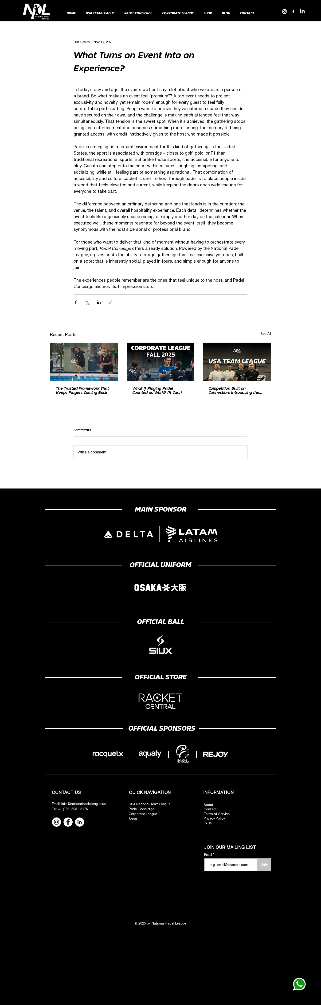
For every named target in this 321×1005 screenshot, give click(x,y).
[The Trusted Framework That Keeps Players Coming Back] (84, 362)
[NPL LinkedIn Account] (302, 11)
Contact (210, 809)
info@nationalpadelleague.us (83, 804)
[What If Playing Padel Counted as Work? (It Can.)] (161, 362)
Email (208, 854)
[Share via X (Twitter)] (87, 302)
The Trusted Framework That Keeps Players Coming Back (82, 390)
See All (266, 334)
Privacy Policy (214, 818)
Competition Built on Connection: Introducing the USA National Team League (233, 390)
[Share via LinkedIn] (99, 302)
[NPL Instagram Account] (284, 11)
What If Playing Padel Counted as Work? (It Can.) (157, 390)
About (208, 805)
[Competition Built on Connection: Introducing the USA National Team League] (237, 362)
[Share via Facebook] (76, 302)
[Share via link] (110, 302)
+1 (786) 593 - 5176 (73, 809)
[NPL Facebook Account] (293, 11)
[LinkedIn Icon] (79, 822)
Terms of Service (217, 814)
